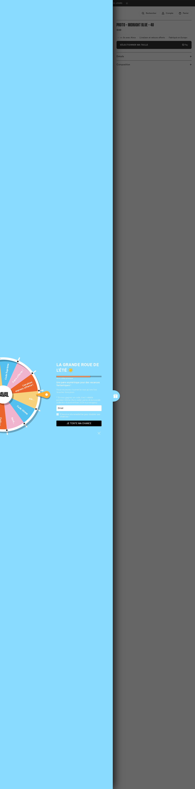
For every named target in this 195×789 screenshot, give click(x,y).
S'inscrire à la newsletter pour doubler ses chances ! (80, 415)
